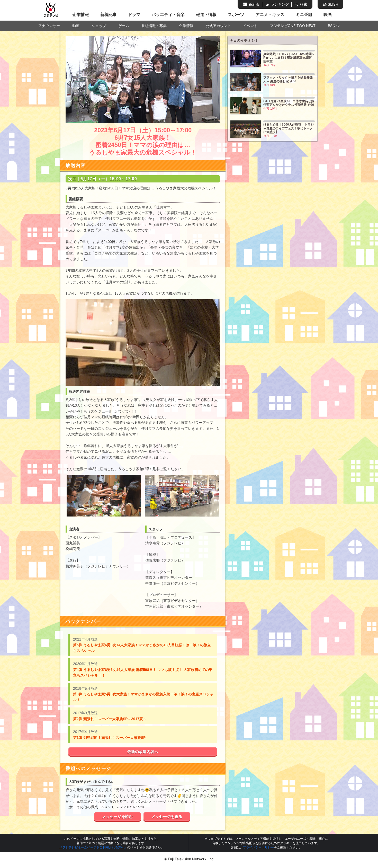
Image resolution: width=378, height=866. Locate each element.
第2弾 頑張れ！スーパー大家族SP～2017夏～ (110, 716)
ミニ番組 (304, 14)
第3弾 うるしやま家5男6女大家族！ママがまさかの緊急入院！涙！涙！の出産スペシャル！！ (143, 694)
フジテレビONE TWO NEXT (293, 25)
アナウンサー (49, 25)
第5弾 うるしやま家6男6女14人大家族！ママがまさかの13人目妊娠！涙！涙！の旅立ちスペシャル (142, 645)
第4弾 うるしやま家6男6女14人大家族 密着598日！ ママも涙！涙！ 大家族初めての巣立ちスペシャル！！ (142, 669)
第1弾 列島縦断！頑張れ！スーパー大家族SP (109, 734)
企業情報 (81, 14)
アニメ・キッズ (270, 14)
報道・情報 (206, 14)
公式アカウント (218, 25)
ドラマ (134, 14)
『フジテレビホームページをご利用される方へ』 (93, 847)
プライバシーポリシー (258, 847)
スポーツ (236, 14)
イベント (250, 25)
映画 (327, 14)
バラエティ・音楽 (168, 14)
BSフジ (334, 25)
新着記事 (108, 14)
